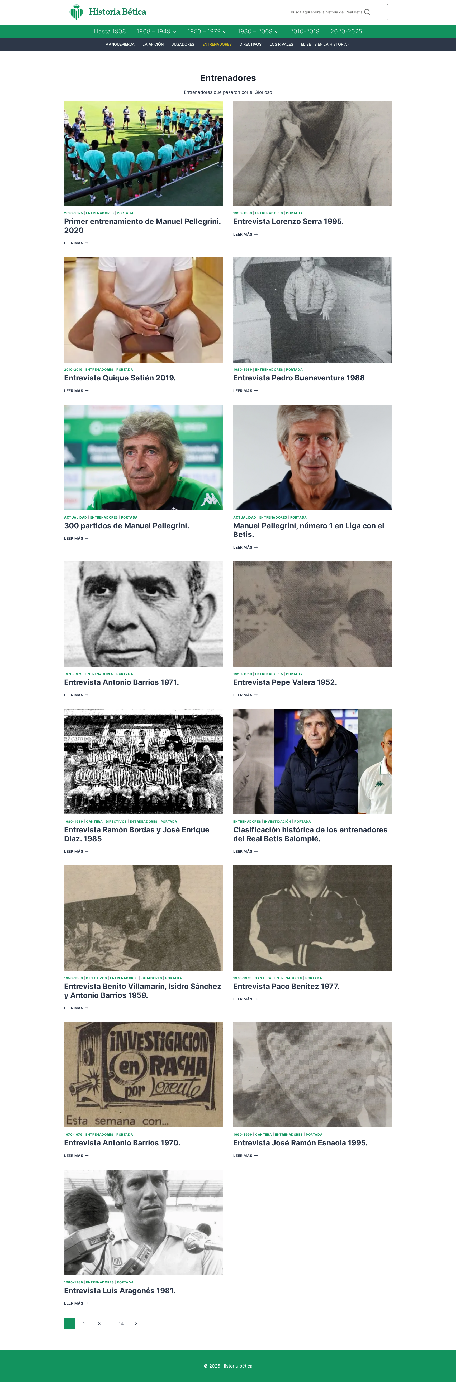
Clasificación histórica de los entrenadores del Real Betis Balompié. (310, 834)
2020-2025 (346, 31)
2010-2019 (305, 31)
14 (121, 1323)
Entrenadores (217, 44)
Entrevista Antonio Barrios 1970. (122, 1142)
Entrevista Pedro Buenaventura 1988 (299, 377)
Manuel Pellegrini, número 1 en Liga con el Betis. (308, 530)
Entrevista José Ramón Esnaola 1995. (300, 1142)
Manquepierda (120, 44)
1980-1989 (242, 370)
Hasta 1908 (110, 31)
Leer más (76, 243)
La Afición (153, 44)
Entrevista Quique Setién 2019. (120, 377)
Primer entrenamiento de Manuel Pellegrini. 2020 (142, 226)
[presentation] (143, 153)
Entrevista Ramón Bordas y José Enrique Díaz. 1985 (137, 834)
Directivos (251, 44)
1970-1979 (73, 674)
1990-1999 (242, 213)
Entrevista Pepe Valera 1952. (285, 682)
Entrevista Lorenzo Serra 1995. (288, 221)
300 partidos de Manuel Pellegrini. (126, 525)
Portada (125, 213)
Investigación (277, 821)
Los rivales (281, 44)
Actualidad (75, 517)
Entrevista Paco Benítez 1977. (286, 986)
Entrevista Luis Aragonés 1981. (119, 1290)
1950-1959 (242, 674)
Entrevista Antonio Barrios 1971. (121, 682)
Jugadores (183, 44)
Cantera (94, 821)
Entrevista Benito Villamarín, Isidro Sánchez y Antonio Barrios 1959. (142, 991)
